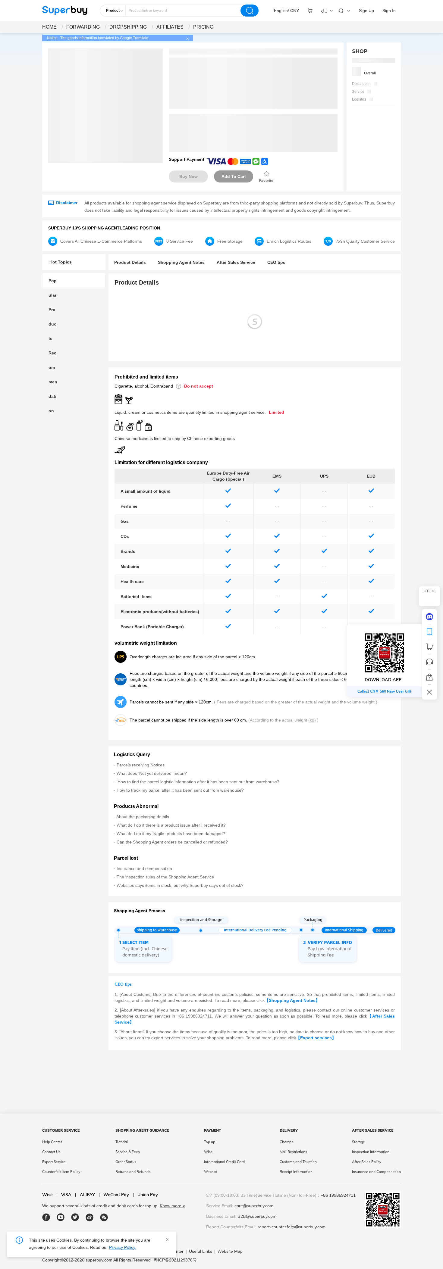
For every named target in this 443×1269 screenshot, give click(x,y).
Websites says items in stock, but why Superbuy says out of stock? (180, 885)
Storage (358, 1142)
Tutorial (121, 1142)
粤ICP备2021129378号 (175, 1260)
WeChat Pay (114, 1195)
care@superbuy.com (253, 1206)
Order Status (125, 1162)
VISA (63, 1195)
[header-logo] (64, 10)
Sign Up (366, 10)
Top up (209, 1142)
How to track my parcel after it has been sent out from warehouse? (180, 790)
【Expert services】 (316, 1037)
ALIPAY (85, 1195)
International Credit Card (224, 1162)
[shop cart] (429, 646)
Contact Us (51, 1152)
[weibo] (90, 1217)
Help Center (52, 1142)
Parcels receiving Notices (141, 764)
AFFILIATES (170, 27)
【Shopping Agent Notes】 (292, 1000)
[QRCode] (429, 631)
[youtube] (61, 1217)
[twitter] (75, 1217)
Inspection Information (370, 1152)
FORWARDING (83, 27)
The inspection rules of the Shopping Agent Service (165, 877)
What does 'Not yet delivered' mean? (152, 773)
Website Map (230, 1251)
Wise (208, 1152)
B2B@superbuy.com (256, 1216)
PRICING (203, 27)
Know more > (172, 1205)
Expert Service (54, 1162)
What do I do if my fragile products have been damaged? (171, 833)
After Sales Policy (366, 1162)
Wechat (210, 1172)
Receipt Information (296, 1172)
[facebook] (46, 1217)
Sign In (389, 10)
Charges (287, 1142)
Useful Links (200, 1251)
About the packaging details (142, 816)
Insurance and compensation (144, 868)
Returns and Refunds (132, 1172)
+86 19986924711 (338, 1195)
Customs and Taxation (298, 1162)
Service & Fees (127, 1152)
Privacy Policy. (122, 1247)
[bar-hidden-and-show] (429, 692)
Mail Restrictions (293, 1152)
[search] (249, 11)
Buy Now (188, 176)
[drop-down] (310, 10)
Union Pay (145, 1195)
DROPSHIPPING (128, 27)
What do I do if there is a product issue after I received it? (171, 825)
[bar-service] (429, 661)
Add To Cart (234, 176)
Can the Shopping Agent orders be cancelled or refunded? (172, 842)
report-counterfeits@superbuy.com (291, 1227)
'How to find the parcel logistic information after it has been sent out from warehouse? (198, 781)
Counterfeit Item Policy (61, 1172)
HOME (49, 27)
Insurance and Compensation (376, 1172)
